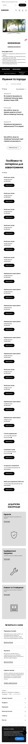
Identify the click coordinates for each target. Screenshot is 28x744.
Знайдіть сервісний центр (10, 683)
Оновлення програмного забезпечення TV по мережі (14, 54)
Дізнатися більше (8, 642)
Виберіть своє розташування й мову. (10, 1)
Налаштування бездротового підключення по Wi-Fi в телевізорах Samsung (14, 63)
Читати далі (7, 521)
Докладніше (20, 735)
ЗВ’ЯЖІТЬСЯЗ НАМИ (22, 73)
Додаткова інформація (10, 73)
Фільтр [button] (5, 89)
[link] (25, 40)
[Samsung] (5, 10)
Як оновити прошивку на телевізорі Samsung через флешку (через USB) (14, 57)
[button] (14, 97)
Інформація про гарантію (14, 46)
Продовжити (22, 5)
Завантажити (9, 185)
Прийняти (19, 738)
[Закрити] (25, 726)
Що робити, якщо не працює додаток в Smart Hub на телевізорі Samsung (14, 60)
